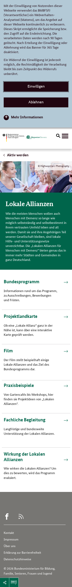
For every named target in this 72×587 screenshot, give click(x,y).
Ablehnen (36, 102)
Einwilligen (36, 86)
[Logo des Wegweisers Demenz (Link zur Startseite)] (36, 137)
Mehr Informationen (27, 117)
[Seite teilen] (4, 582)
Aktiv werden (17, 155)
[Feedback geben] (13, 582)
